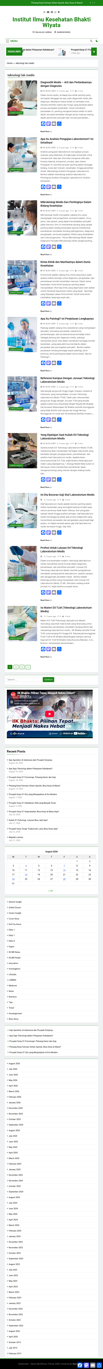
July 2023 (13, 1270)
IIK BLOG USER (49, 91)
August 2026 (14, 1063)
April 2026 (13, 1086)
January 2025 (15, 1169)
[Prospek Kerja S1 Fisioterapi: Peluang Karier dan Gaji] (50, 53)
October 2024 (15, 1186)
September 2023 (16, 1258)
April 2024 (13, 1220)
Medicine (13, 985)
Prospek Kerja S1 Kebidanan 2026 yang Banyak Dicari (32, 803)
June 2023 (13, 1275)
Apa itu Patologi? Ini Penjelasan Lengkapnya (67, 318)
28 (64, 879)
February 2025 (15, 1164)
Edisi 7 (12, 935)
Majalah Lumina (16, 837)
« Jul (50, 890)
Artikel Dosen (15, 907)
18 (26, 874)
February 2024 (15, 1231)
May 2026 (13, 1080)
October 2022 (15, 1320)
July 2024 (13, 1203)
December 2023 (16, 1242)
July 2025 (13, 1136)
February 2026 (15, 1097)
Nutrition (13, 997)
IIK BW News (14, 952)
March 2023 (14, 1292)
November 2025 (16, 1114)
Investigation (14, 969)
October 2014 (15, 1342)
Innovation (13, 963)
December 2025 (16, 1108)
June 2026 (13, 1075)
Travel (11, 1008)
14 (64, 870)
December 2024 (16, 1175)
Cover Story (14, 919)
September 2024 (16, 1192)
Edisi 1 (12, 930)
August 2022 (14, 1331)
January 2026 (15, 1102)
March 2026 (14, 1091)
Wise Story (13, 1019)
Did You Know (15, 924)
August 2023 (14, 1264)
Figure (11, 946)
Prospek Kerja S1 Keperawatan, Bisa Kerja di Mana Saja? (34, 811)
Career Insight (16, 113)
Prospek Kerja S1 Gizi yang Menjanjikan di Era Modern (33, 794)
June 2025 (13, 1141)
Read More (45, 131)
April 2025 (13, 1152)
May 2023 (13, 1281)
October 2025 (15, 1119)
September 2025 (16, 1125)
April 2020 (13, 1336)
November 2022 (16, 1314)
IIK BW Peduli (15, 958)
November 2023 (16, 1247)
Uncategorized (15, 1013)
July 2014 (13, 1348)
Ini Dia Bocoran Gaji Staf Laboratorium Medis (67, 494)
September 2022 (16, 1325)
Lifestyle (12, 974)
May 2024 (13, 1214)
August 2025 (14, 1130)
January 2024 (15, 1236)
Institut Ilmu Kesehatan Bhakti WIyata (51, 22)
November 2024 (16, 1180)
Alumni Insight (15, 902)
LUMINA (12, 980)
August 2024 (14, 1197)
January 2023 (15, 1303)
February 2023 (15, 1297)
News (11, 991)
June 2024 (13, 1208)
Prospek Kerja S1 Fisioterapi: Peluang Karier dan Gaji (32, 777)
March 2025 (14, 1158)
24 (13, 879)
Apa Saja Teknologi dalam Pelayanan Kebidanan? (30, 768)
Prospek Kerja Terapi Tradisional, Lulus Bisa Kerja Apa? (33, 829)
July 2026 (13, 1069)
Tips (11, 1002)
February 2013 (15, 1353)
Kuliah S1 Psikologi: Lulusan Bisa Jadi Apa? (28, 820)
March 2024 (14, 1225)
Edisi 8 (12, 941)
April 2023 (13, 1286)
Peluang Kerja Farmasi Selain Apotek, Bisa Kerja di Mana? (34, 786)
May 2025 (13, 1147)
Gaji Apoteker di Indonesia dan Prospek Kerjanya (61, 3)
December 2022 (16, 1309)
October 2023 (15, 1253)
